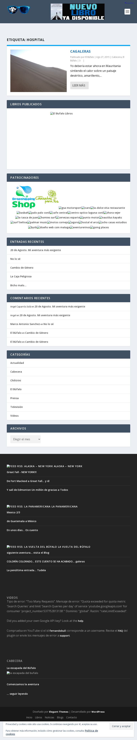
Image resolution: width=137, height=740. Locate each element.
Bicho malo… (18, 285)
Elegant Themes (58, 711)
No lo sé (15, 259)
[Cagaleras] (38, 71)
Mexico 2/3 (13, 512)
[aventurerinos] (80, 227)
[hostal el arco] (89, 222)
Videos (14, 415)
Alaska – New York (68, 466)
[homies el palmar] (47, 217)
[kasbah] (23, 212)
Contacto (71, 717)
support (65, 635)
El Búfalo (89, 57)
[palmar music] (37, 222)
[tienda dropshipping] (23, 207)
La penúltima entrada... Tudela (26, 570)
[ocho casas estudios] (113, 222)
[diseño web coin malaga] (53, 227)
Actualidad (17, 363)
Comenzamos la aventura (23, 684)
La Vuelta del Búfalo (74, 546)
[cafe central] (59, 212)
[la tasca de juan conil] (26, 217)
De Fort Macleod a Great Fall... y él (28, 481)
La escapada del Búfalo (21, 668)
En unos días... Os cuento (22, 530)
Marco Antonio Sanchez (25, 324)
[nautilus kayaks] (110, 217)
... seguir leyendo (17, 693)
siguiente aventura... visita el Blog (28, 552)
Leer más (78, 85)
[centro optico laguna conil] (86, 212)
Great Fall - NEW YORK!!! (22, 472)
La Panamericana (65, 506)
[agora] (73, 222)
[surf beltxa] (19, 222)
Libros (38, 717)
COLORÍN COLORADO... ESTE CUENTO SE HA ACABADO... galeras (46, 561)
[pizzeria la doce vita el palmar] (108, 207)
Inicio (29, 717)
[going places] (99, 227)
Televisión (16, 407)
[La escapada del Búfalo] (22, 673)
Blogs (60, 717)
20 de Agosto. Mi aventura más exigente (35, 250)
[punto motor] (89, 217)
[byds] (32, 227)
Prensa (14, 398)
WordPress (98, 711)
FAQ (120, 630)
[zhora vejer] (112, 212)
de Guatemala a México (21, 521)
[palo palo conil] (39, 212)
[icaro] (86, 207)
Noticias (49, 717)
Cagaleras (80, 51)
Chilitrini (15, 380)
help (80, 621)
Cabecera (117, 57)
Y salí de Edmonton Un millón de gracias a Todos (37, 489)
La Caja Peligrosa (21, 276)
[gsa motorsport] (70, 207)
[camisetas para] (47, 207)
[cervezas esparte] (68, 217)
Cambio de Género (21, 267)
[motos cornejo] (57, 222)
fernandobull (57, 630)
